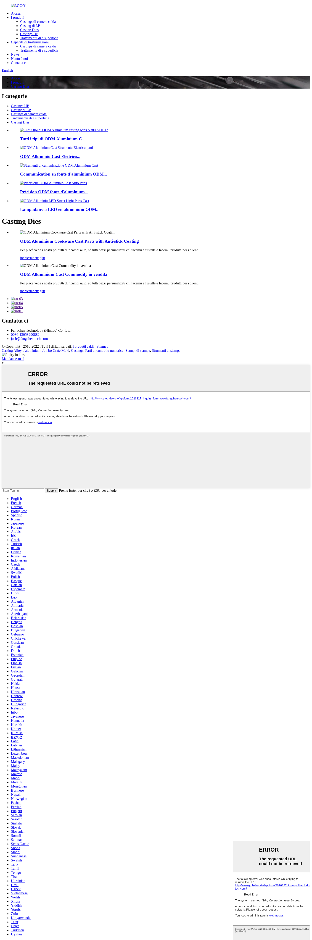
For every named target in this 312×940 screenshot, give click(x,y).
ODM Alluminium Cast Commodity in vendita (63, 274)
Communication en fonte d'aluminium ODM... (63, 174)
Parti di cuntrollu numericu (104, 350)
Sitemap (102, 346)
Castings (77, 350)
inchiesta (26, 258)
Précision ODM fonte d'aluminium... (54, 191)
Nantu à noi (19, 58)
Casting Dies (29, 30)
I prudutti (17, 17)
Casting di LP (30, 26)
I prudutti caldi (83, 346)
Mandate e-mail (13, 359)
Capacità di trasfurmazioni (30, 42)
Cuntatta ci (18, 63)
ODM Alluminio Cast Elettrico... (50, 156)
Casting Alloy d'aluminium (21, 350)
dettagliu (39, 258)
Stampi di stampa (137, 350)
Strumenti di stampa (166, 350)
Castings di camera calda (38, 22)
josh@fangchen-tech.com (29, 339)
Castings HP (29, 34)
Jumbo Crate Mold (55, 350)
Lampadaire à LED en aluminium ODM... (60, 209)
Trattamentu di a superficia (39, 38)
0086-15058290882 (25, 334)
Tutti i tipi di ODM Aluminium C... (52, 139)
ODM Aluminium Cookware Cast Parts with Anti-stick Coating (79, 241)
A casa (16, 13)
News (15, 54)
